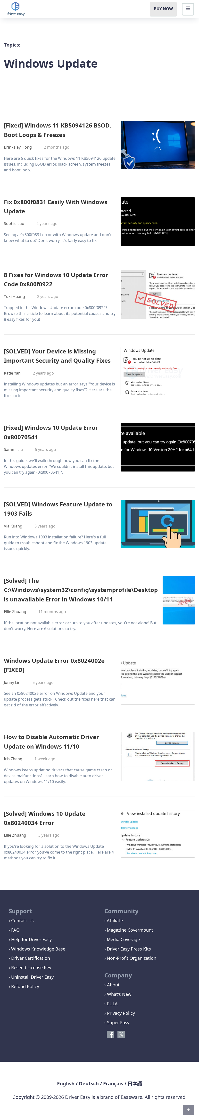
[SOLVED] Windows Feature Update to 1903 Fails (58, 508)
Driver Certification (30, 958)
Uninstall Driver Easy (32, 977)
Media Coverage (123, 939)
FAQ (15, 930)
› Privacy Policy (119, 1013)
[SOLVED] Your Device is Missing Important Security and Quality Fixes (57, 355)
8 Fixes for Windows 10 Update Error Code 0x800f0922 (56, 279)
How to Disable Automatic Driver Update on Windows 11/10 (51, 741)
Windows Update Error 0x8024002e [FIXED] (54, 665)
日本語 (135, 1083)
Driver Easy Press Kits (129, 949)
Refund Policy (25, 986)
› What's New (117, 994)
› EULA (111, 1004)
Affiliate (115, 920)
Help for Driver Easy (31, 939)
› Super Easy (116, 1022)
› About (112, 985)
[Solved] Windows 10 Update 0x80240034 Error (44, 818)
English (66, 1083)
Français (113, 1083)
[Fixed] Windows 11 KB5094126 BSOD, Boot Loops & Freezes (57, 129)
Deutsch (89, 1083)
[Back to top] (188, 1110)
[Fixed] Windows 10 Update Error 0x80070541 (51, 432)
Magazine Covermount (130, 930)
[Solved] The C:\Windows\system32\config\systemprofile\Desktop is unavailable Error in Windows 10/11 (81, 589)
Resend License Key (31, 967)
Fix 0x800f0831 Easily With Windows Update (55, 206)
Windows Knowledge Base (38, 949)
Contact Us (22, 920)
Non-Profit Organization (131, 958)
